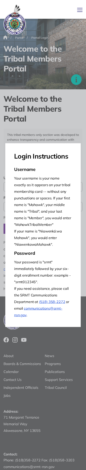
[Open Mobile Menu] (79, 10)
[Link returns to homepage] (15, 20)
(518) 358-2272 (52, 301)
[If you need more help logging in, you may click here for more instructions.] (76, 79)
